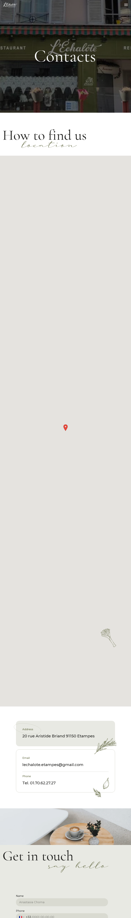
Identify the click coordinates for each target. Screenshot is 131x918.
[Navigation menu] (126, 5)
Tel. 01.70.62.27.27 (39, 783)
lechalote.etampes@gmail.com (52, 764)
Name (20, 895)
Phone (20, 910)
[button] (65, 427)
